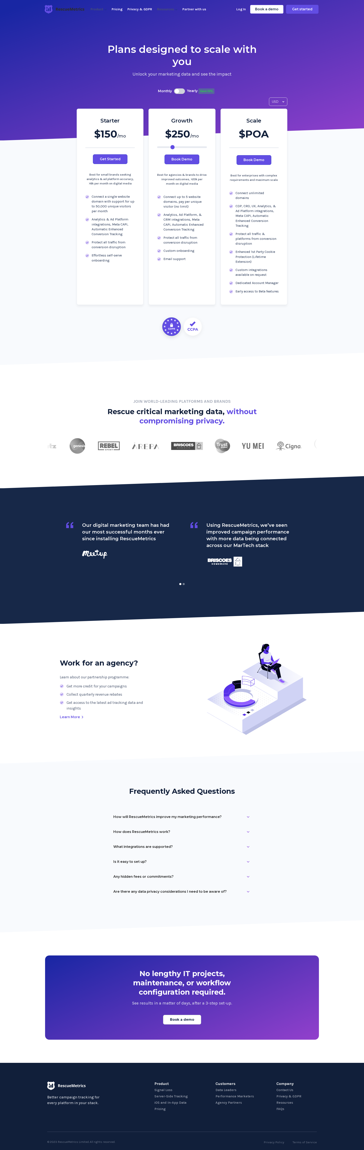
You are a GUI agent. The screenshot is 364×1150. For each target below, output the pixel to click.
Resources (284, 1103)
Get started (302, 9)
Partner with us (194, 9)
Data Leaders (225, 1090)
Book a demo (266, 9)
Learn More (70, 717)
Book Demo (181, 159)
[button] (180, 584)
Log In (241, 9)
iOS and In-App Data (170, 1103)
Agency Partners (228, 1103)
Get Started (110, 159)
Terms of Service (305, 1142)
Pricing (117, 9)
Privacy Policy (274, 1142)
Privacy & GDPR (139, 9)
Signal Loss (163, 1090)
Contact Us (284, 1090)
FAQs (280, 1109)
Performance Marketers (234, 1096)
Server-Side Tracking (171, 1096)
